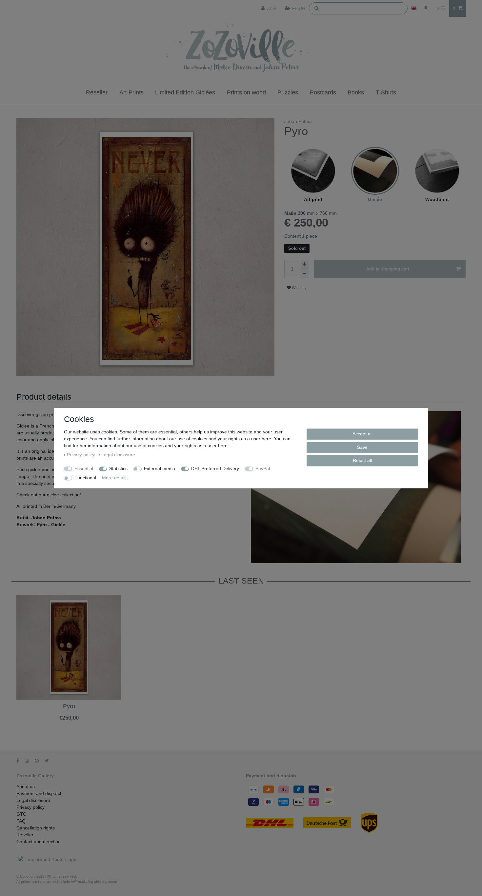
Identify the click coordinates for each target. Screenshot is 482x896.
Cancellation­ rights (35, 827)
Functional (85, 477)
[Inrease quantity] (304, 264)
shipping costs (105, 882)
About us (25, 786)
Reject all (362, 460)
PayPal (262, 468)
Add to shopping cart (387, 268)
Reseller (97, 92)
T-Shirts (386, 92)
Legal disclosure (33, 800)
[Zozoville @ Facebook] (20, 760)
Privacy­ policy (30, 807)
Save (362, 446)
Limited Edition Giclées (185, 92)
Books (356, 92)
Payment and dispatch (39, 793)
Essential (83, 468)
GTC (21, 814)
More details (115, 477)
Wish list (299, 288)
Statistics (118, 468)
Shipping (52, 723)
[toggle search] (426, 8)
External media (159, 468)
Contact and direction (38, 841)
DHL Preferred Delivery (215, 468)
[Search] (316, 8)
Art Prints (131, 92)
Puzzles (287, 92)
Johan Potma (298, 121)
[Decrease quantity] (304, 273)
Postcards (323, 92)
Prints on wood (246, 92)
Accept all (362, 433)
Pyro (69, 706)
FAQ (21, 821)
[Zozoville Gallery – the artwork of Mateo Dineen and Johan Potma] (241, 49)
